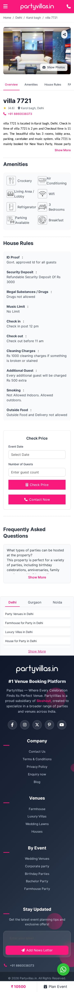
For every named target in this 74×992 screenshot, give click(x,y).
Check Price (39, 485)
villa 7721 (51, 17)
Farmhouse (37, 809)
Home (7, 17)
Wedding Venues (37, 859)
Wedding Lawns (37, 824)
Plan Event (58, 986)
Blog (37, 782)
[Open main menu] (5, 6)
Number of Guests (20, 464)
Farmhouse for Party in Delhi (24, 623)
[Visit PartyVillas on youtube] (61, 724)
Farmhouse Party (37, 889)
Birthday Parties (37, 874)
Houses (37, 831)
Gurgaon (34, 602)
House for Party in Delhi (21, 641)
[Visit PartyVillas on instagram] (24, 724)
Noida (57, 602)
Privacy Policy (37, 767)
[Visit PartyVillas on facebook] (12, 724)
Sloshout (44, 701)
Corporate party (37, 866)
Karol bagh (33, 17)
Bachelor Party (37, 881)
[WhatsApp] (63, 969)
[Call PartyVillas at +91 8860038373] (69, 6)
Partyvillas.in (28, 978)
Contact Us (37, 751)
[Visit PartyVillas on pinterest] (49, 724)
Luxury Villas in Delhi (18, 632)
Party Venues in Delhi (19, 614)
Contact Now (39, 499)
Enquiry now (37, 774)
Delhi (18, 17)
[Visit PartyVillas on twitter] (37, 724)
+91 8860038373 (20, 113)
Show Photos (56, 67)
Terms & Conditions (37, 759)
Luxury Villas (37, 816)
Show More (63, 150)
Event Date (15, 446)
